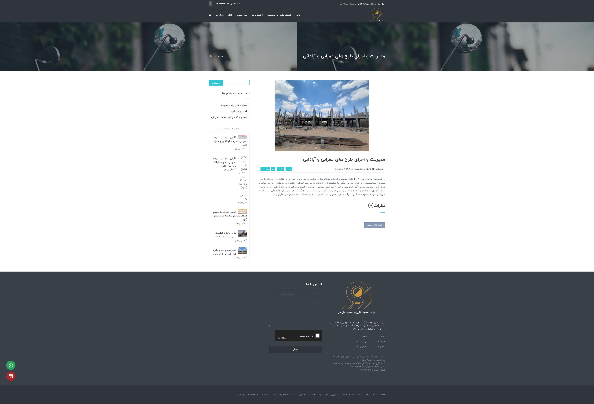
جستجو (216, 83)
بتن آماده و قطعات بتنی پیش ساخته (225, 235)
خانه (298, 15)
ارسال (295, 349)
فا (210, 3)
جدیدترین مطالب (229, 128)
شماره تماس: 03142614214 (229, 4)
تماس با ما (380, 346)
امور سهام (242, 15)
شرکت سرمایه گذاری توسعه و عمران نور (357, 4)
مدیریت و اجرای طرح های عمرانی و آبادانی (344, 159)
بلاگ (230, 15)
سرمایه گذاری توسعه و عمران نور (229, 117)
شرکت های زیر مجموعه (279, 15)
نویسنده (374, 169)
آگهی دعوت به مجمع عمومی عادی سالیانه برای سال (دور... (230, 141)
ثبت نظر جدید (374, 225)
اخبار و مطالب (239, 111)
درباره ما (220, 15)
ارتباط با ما (257, 15)
